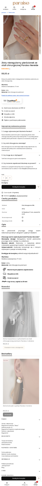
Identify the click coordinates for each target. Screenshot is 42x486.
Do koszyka (8, 414)
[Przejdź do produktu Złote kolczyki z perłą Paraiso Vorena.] (21, 381)
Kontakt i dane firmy (7, 475)
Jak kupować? (6, 465)
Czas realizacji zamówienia (10, 456)
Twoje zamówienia (7, 441)
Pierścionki (12, 12)
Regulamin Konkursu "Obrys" (10, 425)
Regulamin (5, 433)
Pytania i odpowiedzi (8, 431)
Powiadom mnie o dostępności (14, 347)
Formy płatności (6, 452)
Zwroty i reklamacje (7, 423)
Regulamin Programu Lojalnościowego (13, 429)
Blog (3, 467)
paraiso (4, 12)
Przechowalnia (6, 444)
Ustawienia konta (7, 442)
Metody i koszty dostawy (9, 454)
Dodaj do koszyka (18, 187)
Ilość (3, 174)
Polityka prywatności (8, 464)
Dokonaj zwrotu (6, 427)
